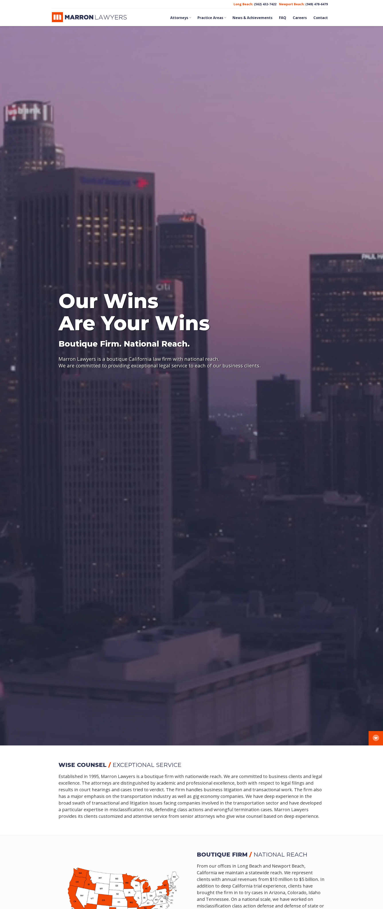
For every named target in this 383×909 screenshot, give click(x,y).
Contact (320, 17)
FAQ (282, 17)
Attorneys (179, 17)
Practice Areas (210, 17)
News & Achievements (252, 17)
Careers (300, 17)
